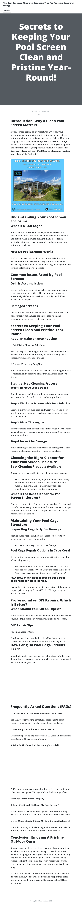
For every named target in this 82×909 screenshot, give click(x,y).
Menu (6, 10)
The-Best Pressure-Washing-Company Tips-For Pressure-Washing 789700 (38, 4)
